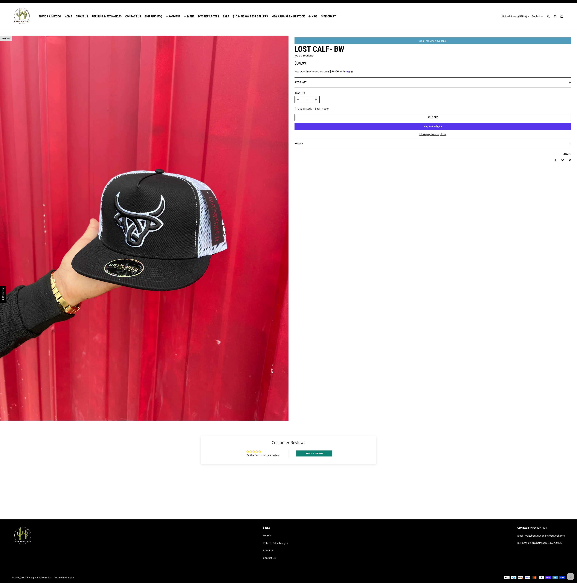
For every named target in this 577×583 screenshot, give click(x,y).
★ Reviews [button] (3, 294)
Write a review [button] (314, 453)
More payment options (432, 134)
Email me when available (433, 41)
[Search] (548, 16)
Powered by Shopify (64, 577)
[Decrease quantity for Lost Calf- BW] (298, 99)
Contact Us (269, 558)
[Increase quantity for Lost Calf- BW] (316, 99)
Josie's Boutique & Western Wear (36, 577)
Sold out (433, 117)
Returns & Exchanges (275, 543)
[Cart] (561, 16)
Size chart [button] (301, 82)
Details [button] (299, 143)
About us (268, 550)
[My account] (555, 16)
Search (267, 535)
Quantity (300, 93)
